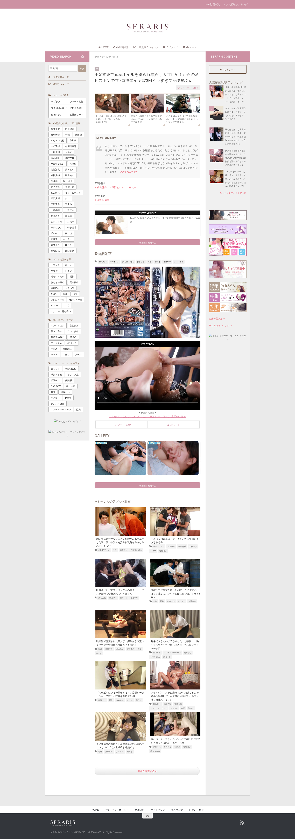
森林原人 (55, 244)
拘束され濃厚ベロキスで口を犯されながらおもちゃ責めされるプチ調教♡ (146, 118)
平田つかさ (56, 227)
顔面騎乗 (67, 348)
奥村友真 (102, 597)
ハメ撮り (55, 397)
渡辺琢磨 (171, 546)
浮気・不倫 (56, 374)
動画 (97, 56)
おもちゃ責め (57, 282)
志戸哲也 (55, 186)
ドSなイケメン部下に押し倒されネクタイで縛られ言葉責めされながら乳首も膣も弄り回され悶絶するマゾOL (235, 178)
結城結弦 (55, 250)
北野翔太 (55, 169)
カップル (55, 368)
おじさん (181, 601)
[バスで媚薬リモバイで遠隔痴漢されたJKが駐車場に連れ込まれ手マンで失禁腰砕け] (183, 112)
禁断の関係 (70, 368)
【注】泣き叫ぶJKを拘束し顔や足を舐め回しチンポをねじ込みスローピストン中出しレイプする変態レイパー (235, 94)
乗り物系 (182, 546)
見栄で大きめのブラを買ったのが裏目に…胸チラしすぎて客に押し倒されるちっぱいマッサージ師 (175, 644)
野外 (162, 601)
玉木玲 (68, 204)
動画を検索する (146, 771)
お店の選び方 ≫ (217, 318)
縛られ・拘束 (128, 261)
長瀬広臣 (55, 215)
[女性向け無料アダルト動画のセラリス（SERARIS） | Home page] (147, 27)
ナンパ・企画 (57, 403)
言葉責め (74, 325)
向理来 (54, 239)
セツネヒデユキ (73, 192)
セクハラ (123, 597)
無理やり (123, 550)
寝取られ (178, 703)
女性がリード (76, 114)
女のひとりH (75, 299)
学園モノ (102, 700)
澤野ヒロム (114, 261)
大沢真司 (55, 157)
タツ (115, 550)
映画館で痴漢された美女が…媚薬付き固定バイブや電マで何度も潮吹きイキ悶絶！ (120, 642)
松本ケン (55, 233)
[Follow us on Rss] (82, 56)
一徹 (155, 601)
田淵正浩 (55, 204)
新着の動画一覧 (59, 77)
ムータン (67, 239)
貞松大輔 (55, 175)
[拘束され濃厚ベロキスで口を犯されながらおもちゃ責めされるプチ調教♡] (148, 112)
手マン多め (178, 261)
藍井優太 (55, 128)
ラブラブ (55, 101)
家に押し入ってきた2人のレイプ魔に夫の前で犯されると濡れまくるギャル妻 (175, 740)
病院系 (68, 380)
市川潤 (73, 140)
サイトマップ (158, 809)
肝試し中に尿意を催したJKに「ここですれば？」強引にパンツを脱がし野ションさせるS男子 (175, 593)
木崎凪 (73, 163)
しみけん (55, 192)
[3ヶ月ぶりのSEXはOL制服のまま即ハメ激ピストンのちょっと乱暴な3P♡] (112, 112)
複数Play (167, 261)
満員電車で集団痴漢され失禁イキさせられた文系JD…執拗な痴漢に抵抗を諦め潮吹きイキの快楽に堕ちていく (235, 157)
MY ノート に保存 (189, 87)
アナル (78, 354)
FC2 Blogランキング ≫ (220, 325)
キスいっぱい (57, 325)
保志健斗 (71, 227)
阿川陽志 (69, 128)
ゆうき (68, 244)
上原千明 (55, 152)
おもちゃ (140, 261)
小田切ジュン (104, 550)
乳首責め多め (136, 550)
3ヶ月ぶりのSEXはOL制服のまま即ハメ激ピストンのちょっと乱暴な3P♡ (111, 118)
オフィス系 (73, 374)
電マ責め (130, 649)
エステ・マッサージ (172, 652)
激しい (68, 264)
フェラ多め (56, 342)
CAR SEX (56, 386)
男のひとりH (57, 299)
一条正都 (55, 146)
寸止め (129, 700)
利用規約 (139, 809)
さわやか (192, 546)
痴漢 (100, 649)
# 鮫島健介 (101, 187)
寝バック (167, 657)
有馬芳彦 (55, 134)
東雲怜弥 (69, 186)
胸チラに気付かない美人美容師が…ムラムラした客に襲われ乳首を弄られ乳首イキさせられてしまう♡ (120, 542)
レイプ (153, 551)
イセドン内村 (57, 140)
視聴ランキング (60, 84)
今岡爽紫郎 (70, 146)
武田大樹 (167, 703)
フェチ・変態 (76, 101)
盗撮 (78, 409)
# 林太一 (132, 187)
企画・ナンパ (58, 114)
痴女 (75, 293)
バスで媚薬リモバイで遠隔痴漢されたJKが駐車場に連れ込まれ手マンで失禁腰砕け (182, 118)
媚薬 (149, 261)
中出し (66, 354)
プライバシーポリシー (117, 809)
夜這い (54, 293)
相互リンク (177, 809)
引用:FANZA (126, 172)
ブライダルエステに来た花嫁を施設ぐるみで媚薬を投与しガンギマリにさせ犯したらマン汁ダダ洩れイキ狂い (175, 696)
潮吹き (157, 261)
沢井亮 (54, 181)
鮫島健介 (103, 261)
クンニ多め (73, 331)
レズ (66, 305)
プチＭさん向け (59, 108)
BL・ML (55, 305)
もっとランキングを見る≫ (233, 192)
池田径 (78, 134)
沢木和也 (67, 181)
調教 (72, 276)
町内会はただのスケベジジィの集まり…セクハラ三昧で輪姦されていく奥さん (120, 591)
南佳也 (68, 233)
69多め (73, 337)
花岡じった (56, 221)
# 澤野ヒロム (116, 187)
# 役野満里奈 (102, 200)
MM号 (68, 397)
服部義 (68, 215)
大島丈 (68, 152)
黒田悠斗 (69, 169)
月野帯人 (69, 210)
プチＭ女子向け (109, 56)
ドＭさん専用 (76, 108)
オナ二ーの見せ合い (61, 311)
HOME (95, 809)
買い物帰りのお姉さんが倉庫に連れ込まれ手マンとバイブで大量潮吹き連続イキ (120, 745)
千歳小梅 (55, 210)
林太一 (70, 221)
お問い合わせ (196, 809)
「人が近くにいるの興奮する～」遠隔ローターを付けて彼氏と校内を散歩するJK (120, 694)
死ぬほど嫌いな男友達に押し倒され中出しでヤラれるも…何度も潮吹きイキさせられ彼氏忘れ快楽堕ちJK (235, 136)
